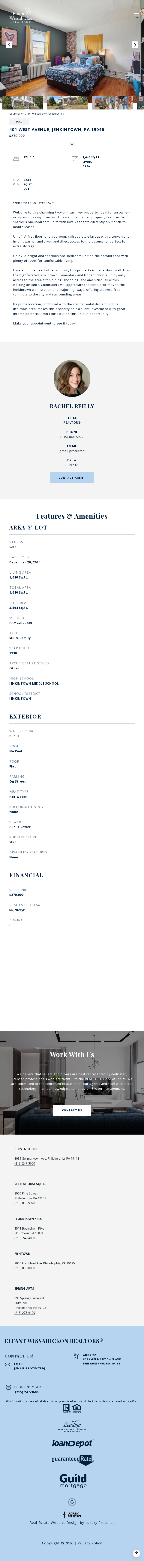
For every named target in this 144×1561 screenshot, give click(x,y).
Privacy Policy (90, 1543)
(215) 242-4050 (24, 1238)
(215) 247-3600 (24, 1163)
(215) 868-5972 (72, 437)
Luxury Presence (100, 1522)
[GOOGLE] (72, 1502)
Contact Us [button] (72, 1110)
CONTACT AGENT (72, 477)
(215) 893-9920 (24, 1203)
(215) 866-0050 (24, 1268)
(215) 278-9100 (24, 1313)
